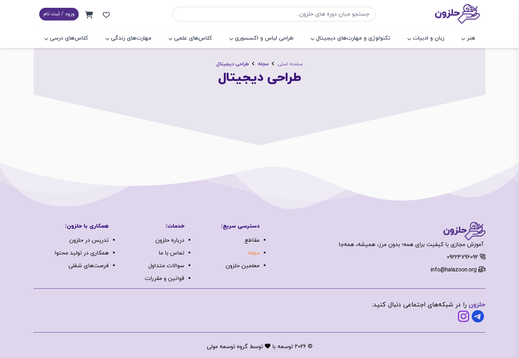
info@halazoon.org (453, 270)
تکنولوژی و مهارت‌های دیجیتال (353, 38)
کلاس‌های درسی (69, 38)
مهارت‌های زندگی (131, 38)
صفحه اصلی (290, 64)
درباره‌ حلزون (169, 240)
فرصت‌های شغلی (88, 266)
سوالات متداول (166, 266)
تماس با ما (171, 253)
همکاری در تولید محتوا (81, 253)
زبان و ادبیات (428, 38)
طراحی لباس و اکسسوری (264, 38)
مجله (263, 64)
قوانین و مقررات (164, 278)
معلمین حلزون (243, 266)
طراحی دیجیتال (232, 64)
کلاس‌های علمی (193, 38)
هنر (471, 38)
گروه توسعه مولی (227, 347)
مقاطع (252, 240)
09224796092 (462, 257)
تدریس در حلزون (89, 240)
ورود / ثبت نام (58, 14)
